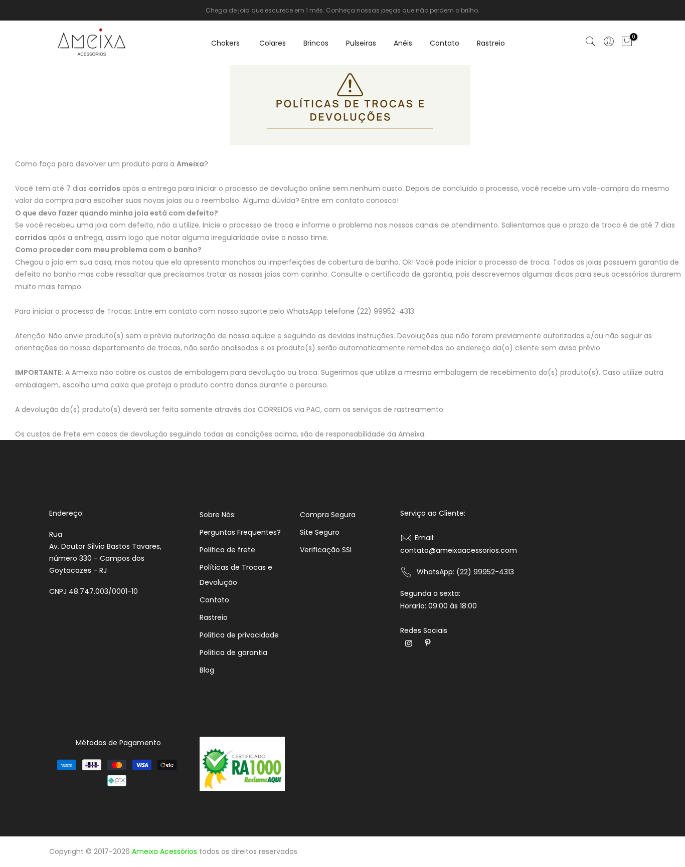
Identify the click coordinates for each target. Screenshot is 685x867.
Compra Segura (328, 515)
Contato (444, 43)
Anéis (403, 43)
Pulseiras (361, 43)
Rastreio (491, 43)
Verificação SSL (326, 550)
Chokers (225, 43)
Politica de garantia (233, 652)
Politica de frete (227, 550)
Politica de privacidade (239, 635)
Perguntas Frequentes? (240, 532)
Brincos (315, 43)
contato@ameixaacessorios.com (458, 550)
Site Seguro (319, 532)
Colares (272, 43)
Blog (207, 670)
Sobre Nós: (218, 515)
